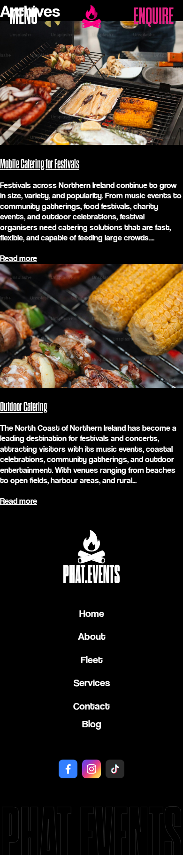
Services (92, 682)
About (92, 636)
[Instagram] (91, 769)
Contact (91, 706)
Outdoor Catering (23, 407)
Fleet (92, 659)
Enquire (153, 17)
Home (91, 613)
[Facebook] (68, 769)
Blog (91, 723)
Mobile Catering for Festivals (39, 164)
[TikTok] (115, 769)
